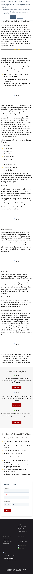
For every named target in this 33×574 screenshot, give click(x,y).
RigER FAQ (21, 528)
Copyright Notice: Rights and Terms (16, 569)
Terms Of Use (19, 570)
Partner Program (22, 541)
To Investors (6, 543)
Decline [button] (20, 17)
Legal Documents (7, 539)
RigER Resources (7, 541)
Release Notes (22, 526)
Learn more (16, 387)
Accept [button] (12, 17)
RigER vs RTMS (22, 531)
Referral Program (22, 539)
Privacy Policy (10, 570)
